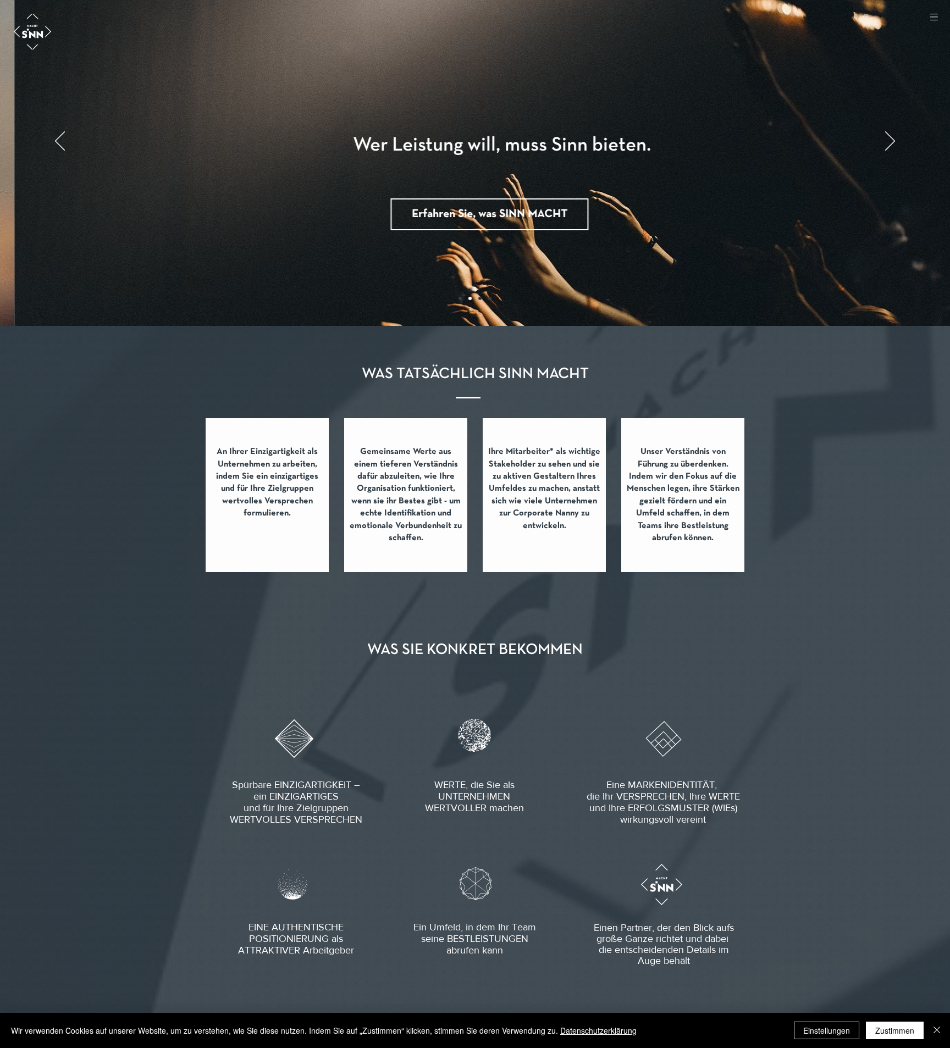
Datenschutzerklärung (598, 1030)
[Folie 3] (480, 298)
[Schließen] (936, 1030)
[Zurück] (60, 141)
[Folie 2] (470, 298)
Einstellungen (826, 1030)
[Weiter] (890, 141)
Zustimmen (894, 1030)
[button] (934, 17)
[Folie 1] (460, 298)
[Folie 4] (489, 298)
